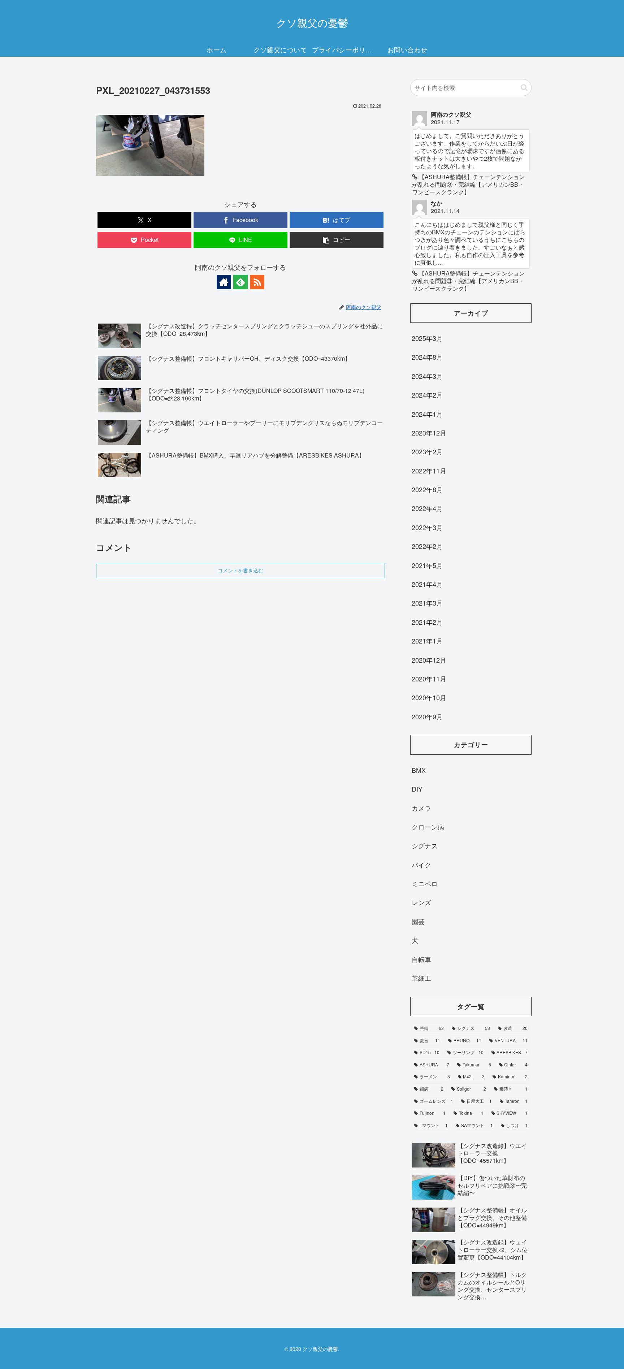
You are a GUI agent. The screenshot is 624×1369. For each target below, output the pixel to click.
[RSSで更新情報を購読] (257, 282)
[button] (337, 240)
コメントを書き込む (240, 570)
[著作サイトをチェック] (224, 282)
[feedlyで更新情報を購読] (240, 282)
